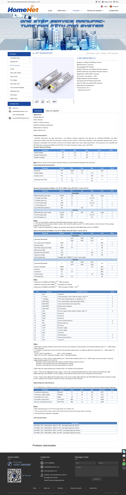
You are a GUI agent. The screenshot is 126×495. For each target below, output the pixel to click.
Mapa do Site (108, 2)
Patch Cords (13, 76)
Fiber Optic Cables (15, 73)
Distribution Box (14, 91)
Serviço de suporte (94, 11)
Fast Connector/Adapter (17, 87)
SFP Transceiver (15, 65)
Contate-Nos (113, 11)
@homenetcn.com (22, 111)
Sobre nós (61, 11)
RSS (117, 2)
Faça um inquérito (52, 111)
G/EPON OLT (14, 61)
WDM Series (14, 98)
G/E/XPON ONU (15, 58)
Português (115, 6)
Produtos (76, 11)
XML (99, 2)
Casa (50, 11)
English (105, 6)
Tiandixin (115, 493)
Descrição (38, 111)
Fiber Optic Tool (14, 84)
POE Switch (13, 95)
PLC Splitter (13, 80)
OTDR (12, 69)
